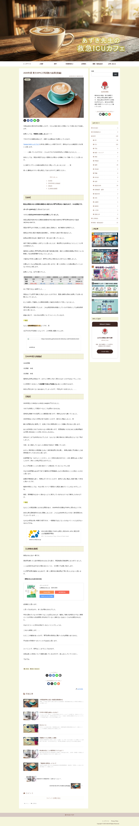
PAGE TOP (70, 815)
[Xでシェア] (24, 120)
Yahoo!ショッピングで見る (47, 596)
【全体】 (50, 180)
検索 (92, 71)
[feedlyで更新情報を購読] (55, 683)
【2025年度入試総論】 (54, 183)
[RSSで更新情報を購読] (58, 683)
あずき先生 (105, 92)
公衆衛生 (27, 668)
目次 (51, 177)
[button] (38, 120)
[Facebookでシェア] (28, 120)
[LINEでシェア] (34, 120)
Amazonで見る (47, 592)
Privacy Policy (114, 821)
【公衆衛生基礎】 (53, 188)
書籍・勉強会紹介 (35, 668)
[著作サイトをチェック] (48, 683)
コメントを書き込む (53, 798)
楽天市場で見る (62, 592)
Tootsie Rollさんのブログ (31, 144)
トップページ (105, 821)
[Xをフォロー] (52, 683)
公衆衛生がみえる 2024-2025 (48, 587)
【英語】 (50, 186)
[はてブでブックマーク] (31, 120)
